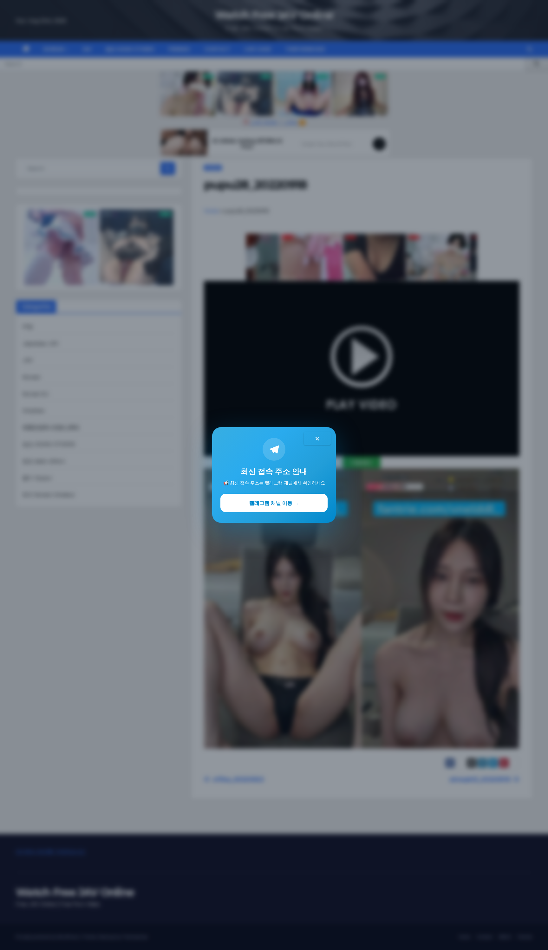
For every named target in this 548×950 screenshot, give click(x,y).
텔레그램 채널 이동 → (274, 502)
